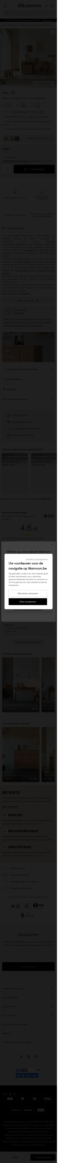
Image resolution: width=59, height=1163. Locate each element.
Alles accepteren (27, 601)
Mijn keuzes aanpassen (28, 593)
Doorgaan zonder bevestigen (37, 559)
